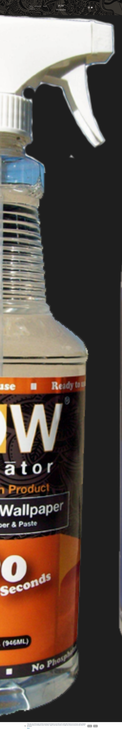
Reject (95, 726)
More (28, 728)
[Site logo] (61, 12)
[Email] (89, 7)
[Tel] (92, 7)
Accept (89, 726)
